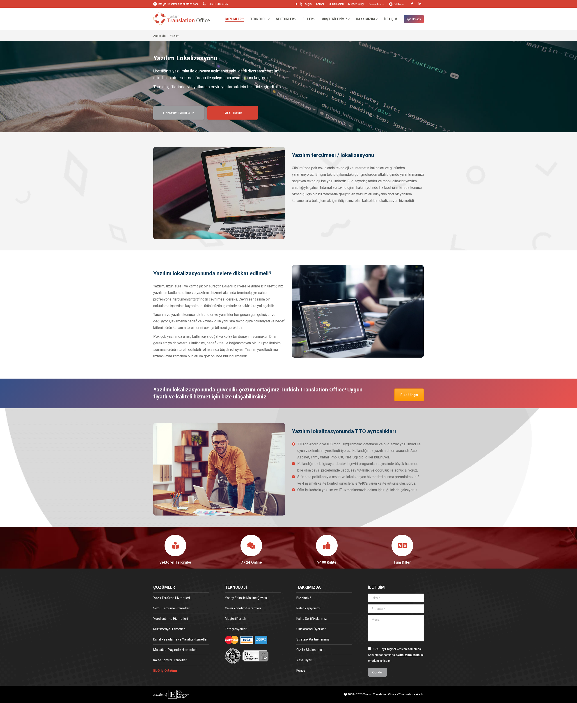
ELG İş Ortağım (303, 4)
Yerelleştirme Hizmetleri (170, 618)
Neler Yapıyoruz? (308, 608)
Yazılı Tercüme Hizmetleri (171, 598)
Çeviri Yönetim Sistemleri (243, 608)
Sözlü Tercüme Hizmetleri (171, 608)
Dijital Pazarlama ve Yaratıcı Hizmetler (180, 639)
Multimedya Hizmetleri (169, 629)
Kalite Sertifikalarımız (311, 618)
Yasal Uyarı (304, 660)
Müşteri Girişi (356, 4)
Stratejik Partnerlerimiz (313, 639)
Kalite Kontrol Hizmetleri (170, 660)
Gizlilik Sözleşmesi (309, 650)
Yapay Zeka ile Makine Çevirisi (246, 598)
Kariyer (320, 4)
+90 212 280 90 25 (217, 4)
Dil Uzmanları (336, 4)
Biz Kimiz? (303, 598)
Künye (300, 670)
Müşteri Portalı (235, 618)
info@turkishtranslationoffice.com (178, 4)
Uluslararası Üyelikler (311, 629)
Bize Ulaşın (409, 395)
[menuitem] (234, 19)
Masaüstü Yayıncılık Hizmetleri (175, 650)
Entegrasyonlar (236, 629)
